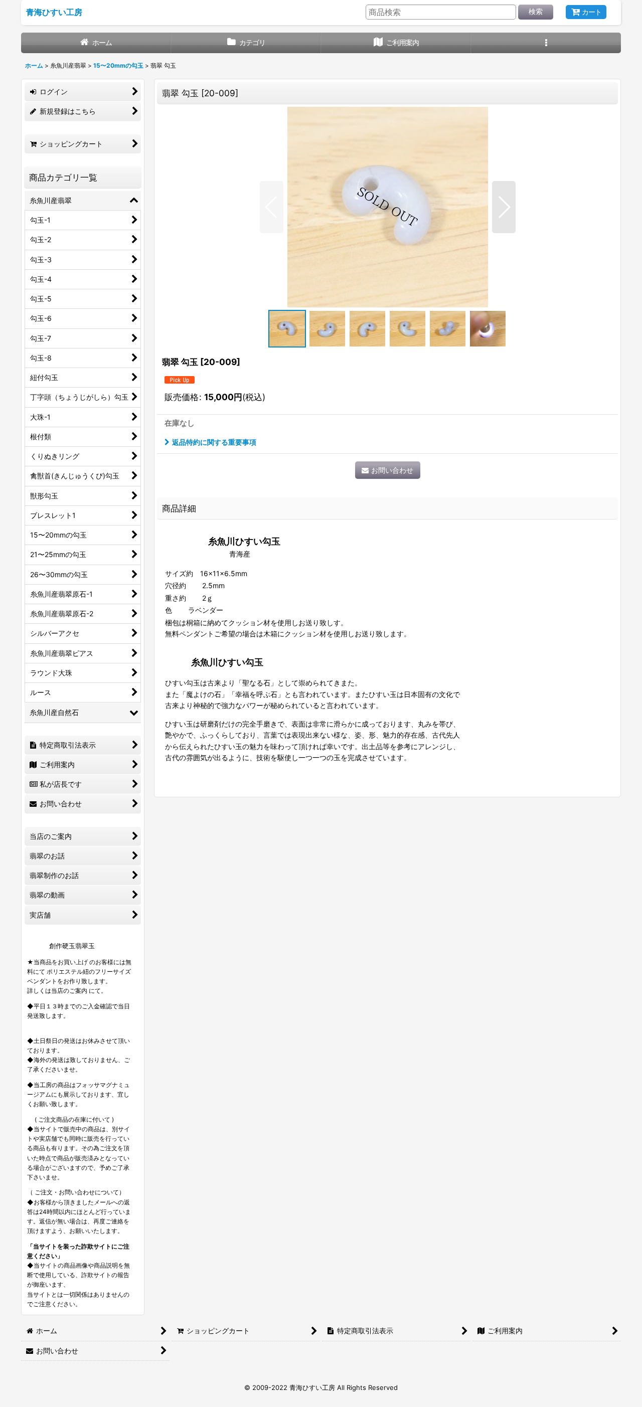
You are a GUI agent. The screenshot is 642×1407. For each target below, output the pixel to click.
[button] (546, 43)
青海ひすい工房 (54, 12)
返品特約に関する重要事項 (214, 442)
